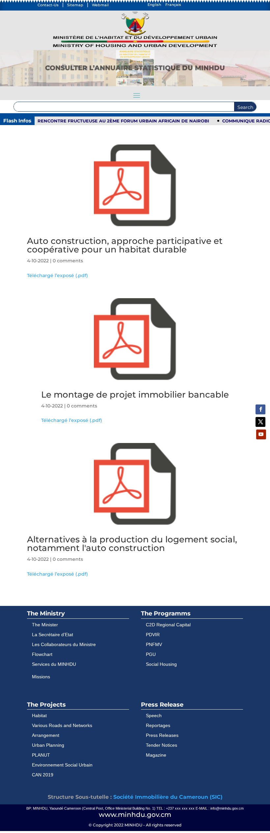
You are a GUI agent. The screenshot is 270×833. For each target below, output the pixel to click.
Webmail (100, 5)
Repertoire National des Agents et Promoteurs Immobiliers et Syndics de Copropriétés (135, 75)
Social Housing (161, 664)
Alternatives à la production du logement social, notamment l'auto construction (132, 543)
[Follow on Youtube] (261, 434)
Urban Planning (48, 745)
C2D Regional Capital (168, 624)
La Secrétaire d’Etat (52, 634)
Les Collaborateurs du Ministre (64, 644)
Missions (41, 676)
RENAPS (135, 61)
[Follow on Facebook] (260, 409)
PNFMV (154, 644)
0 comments (68, 261)
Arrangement (45, 735)
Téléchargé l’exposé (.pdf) (57, 275)
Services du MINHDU (54, 664)
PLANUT (41, 755)
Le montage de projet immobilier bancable (135, 394)
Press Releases (162, 735)
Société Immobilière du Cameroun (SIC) (168, 797)
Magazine (156, 755)
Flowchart (42, 654)
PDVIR (153, 634)
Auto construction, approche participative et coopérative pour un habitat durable (125, 245)
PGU (151, 654)
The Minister (45, 624)
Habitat (39, 715)
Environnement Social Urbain (62, 765)
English (154, 4)
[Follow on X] (260, 422)
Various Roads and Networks (62, 725)
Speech (154, 715)
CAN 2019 (42, 774)
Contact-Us (48, 5)
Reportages (158, 725)
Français (173, 4)
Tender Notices (161, 745)
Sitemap (75, 5)
